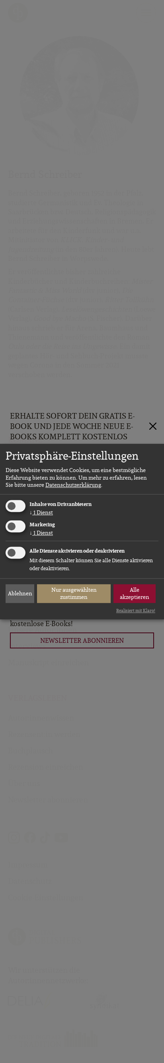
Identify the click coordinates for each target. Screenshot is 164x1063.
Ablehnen (20, 593)
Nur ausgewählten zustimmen (74, 593)
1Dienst (41, 512)
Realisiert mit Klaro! (135, 610)
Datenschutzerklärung (73, 484)
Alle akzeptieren (134, 593)
